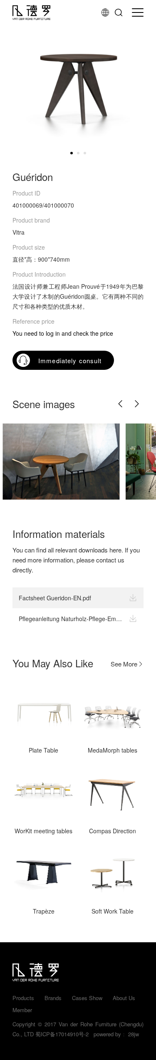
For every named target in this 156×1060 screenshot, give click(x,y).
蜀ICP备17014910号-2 (62, 1034)
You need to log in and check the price (62, 333)
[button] (121, 404)
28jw (133, 1034)
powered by (105, 1034)
